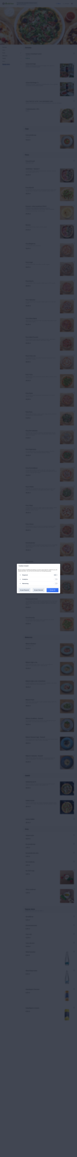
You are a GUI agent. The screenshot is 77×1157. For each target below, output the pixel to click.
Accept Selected (38, 590)
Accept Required (24, 590)
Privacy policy (48, 571)
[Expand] (20, 575)
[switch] (56, 575)
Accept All (52, 590)
